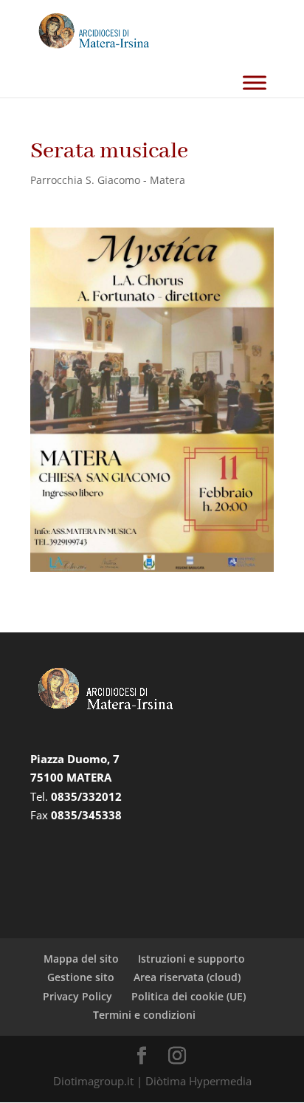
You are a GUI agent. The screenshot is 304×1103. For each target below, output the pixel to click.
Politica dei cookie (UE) (188, 996)
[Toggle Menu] (254, 83)
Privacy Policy (77, 996)
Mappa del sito (81, 959)
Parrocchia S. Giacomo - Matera (107, 180)
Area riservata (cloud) (187, 977)
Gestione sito (80, 977)
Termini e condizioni (144, 1015)
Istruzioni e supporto (191, 959)
